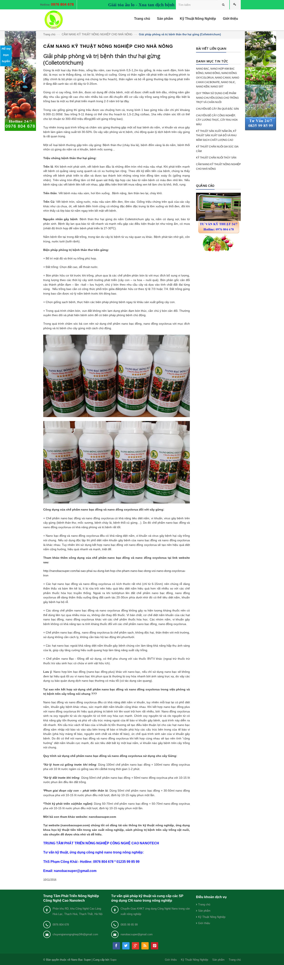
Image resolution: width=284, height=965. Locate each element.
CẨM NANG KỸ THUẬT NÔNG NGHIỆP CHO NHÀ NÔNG (97, 34)
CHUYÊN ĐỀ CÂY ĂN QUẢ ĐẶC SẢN (217, 108)
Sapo (113, 959)
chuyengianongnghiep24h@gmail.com (75, 934)
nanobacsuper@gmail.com (137, 934)
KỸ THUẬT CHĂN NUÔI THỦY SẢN (216, 157)
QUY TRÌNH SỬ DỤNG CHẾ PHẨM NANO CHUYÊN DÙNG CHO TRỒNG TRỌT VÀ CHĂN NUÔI (217, 98)
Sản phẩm (204, 910)
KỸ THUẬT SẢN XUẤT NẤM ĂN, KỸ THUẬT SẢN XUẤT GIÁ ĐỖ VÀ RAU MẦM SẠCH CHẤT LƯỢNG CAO (216, 135)
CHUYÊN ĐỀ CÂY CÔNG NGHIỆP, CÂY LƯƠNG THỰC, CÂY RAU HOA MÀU (216, 120)
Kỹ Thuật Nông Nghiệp (211, 916)
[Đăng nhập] (235, 4)
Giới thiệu (204, 923)
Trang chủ (49, 34)
